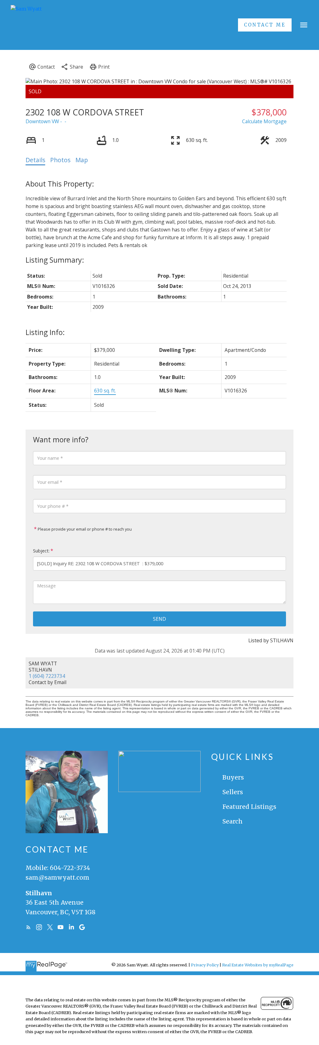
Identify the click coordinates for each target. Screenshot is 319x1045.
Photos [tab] (60, 160)
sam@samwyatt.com (57, 877)
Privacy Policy (205, 964)
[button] (265, 25)
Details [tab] (35, 160)
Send (159, 618)
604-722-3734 (70, 868)
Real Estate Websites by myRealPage (257, 964)
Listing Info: (45, 332)
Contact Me (264, 25)
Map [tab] (81, 160)
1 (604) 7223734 (47, 676)
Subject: (41, 551)
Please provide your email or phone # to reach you (84, 529)
